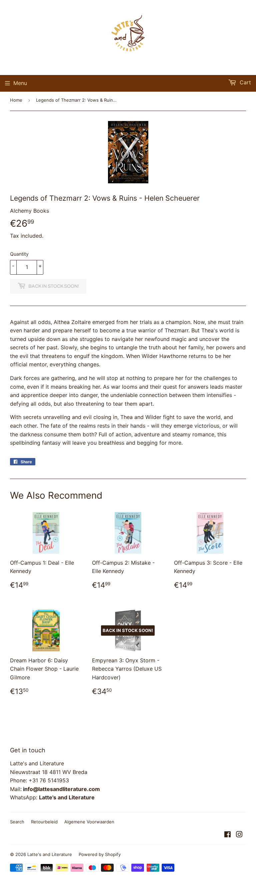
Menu (20, 83)
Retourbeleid (44, 821)
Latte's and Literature (49, 854)
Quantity (19, 254)
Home (16, 100)
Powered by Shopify (100, 854)
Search (17, 821)
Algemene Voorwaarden (89, 821)
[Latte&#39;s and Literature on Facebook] (227, 835)
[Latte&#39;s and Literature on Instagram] (239, 835)
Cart (244, 82)
